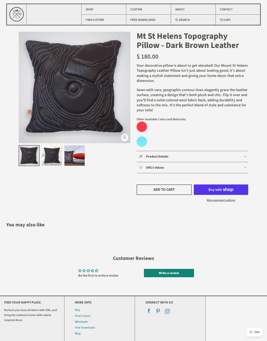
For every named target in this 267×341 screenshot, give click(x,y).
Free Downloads (142, 20)
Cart (227, 20)
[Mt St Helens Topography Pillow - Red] (192, 127)
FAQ (77, 310)
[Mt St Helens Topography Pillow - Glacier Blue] (192, 141)
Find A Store (95, 20)
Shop (89, 9)
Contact (226, 9)
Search (184, 20)
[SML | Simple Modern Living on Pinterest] (158, 312)
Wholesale (81, 322)
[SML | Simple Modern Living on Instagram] (167, 312)
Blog (78, 333)
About (180, 9)
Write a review (169, 273)
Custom (136, 9)
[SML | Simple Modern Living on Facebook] (148, 312)
